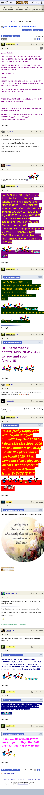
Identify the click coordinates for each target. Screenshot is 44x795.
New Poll (16, 36)
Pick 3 (13, 22)
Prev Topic (27, 30)
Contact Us (30, 779)
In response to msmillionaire (14, 510)
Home (3, 22)
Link (5, 39)
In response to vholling (13, 700)
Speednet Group (23, 784)
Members (27, 10)
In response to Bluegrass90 (14, 655)
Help (24, 779)
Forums (4, 10)
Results (10, 10)
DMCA (19, 779)
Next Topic (37, 30)
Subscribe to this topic (9, 774)
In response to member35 (13, 342)
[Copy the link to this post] (31, 44)
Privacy (13, 779)
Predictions (19, 10)
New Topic (7, 36)
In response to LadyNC (13, 277)
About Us (6, 779)
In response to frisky (12, 425)
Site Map (37, 779)
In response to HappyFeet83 (14, 734)
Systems (35, 10)
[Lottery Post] (22, 2)
